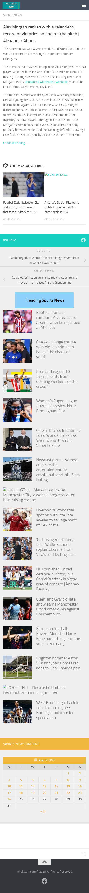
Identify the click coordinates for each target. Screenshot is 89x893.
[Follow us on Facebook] (83, 240)
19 (32, 793)
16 (80, 786)
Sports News (12, 15)
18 (21, 793)
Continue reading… (15, 143)
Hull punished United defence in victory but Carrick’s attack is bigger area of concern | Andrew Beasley (57, 578)
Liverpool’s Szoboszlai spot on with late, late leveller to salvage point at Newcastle (56, 517)
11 (21, 786)
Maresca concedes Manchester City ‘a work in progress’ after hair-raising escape (39, 494)
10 (9, 786)
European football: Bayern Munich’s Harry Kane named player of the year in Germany (58, 636)
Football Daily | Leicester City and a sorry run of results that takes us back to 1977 (21, 207)
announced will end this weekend (46, 82)
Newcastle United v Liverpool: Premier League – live (34, 690)
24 (9, 799)
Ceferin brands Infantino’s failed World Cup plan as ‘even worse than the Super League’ (58, 438)
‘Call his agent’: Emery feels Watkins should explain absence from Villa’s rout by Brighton (55, 547)
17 (9, 793)
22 (68, 793)
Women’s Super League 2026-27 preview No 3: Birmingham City (56, 405)
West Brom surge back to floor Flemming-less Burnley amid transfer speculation (57, 710)
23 (80, 793)
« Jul (43, 811)
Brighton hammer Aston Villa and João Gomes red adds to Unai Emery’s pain (58, 663)
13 (44, 786)
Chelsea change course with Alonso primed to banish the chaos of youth (56, 349)
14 (56, 786)
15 (68, 786)
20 (44, 793)
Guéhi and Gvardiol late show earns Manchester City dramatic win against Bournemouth (57, 607)
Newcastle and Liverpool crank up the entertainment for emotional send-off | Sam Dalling (58, 469)
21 (56, 793)
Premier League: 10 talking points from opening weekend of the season (56, 379)
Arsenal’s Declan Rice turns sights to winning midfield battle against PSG (61, 207)
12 (32, 786)
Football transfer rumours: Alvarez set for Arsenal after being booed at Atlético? (58, 320)
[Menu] (84, 5)
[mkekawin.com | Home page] (14, 5)
